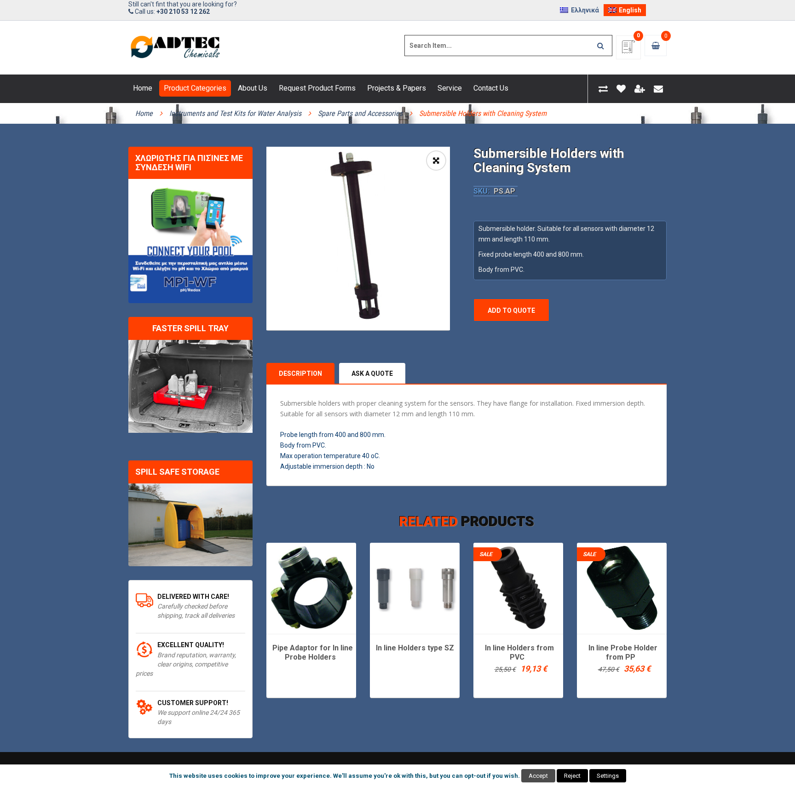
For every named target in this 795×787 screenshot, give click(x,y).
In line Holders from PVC (519, 652)
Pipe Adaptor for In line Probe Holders (312, 652)
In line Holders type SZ (415, 647)
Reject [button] (572, 775)
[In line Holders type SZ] (415, 587)
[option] (358, 238)
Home (144, 113)
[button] (436, 160)
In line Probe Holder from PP (622, 652)
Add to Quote (511, 310)
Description (300, 373)
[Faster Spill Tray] (190, 386)
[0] (628, 50)
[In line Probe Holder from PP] (622, 587)
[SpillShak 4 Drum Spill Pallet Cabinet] (190, 524)
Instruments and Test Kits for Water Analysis (235, 113)
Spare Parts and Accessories (360, 113)
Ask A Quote (372, 373)
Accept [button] (538, 775)
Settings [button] (608, 775)
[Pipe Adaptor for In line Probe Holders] (311, 587)
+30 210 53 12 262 (183, 11)
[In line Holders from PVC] (518, 587)
